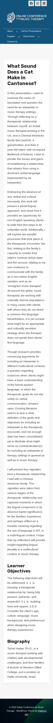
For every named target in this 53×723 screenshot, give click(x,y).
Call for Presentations (31, 31)
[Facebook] (31, 3)
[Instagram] (37, 3)
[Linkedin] (44, 3)
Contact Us (12, 41)
